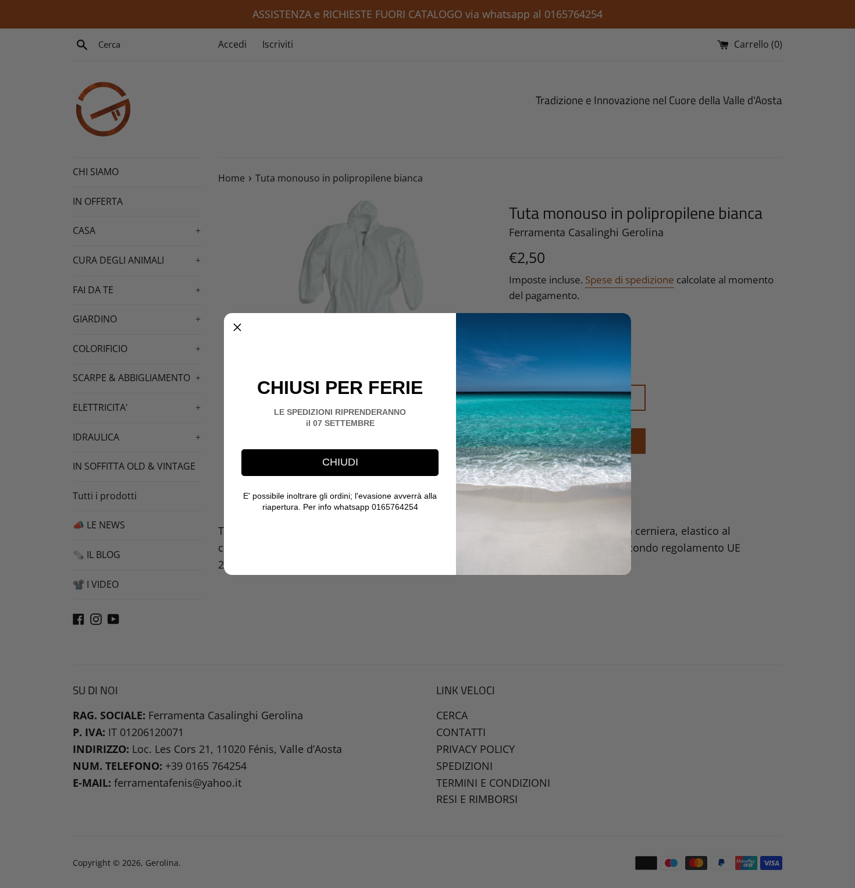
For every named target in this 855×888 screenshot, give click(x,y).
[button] (237, 326)
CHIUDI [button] (340, 462)
